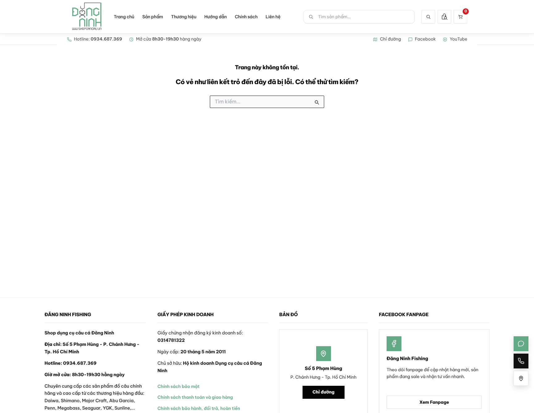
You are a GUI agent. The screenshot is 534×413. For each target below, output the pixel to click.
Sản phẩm (152, 16)
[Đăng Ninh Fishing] (87, 16)
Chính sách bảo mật (178, 386)
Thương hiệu (183, 16)
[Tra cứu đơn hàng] (444, 17)
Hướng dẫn (215, 16)
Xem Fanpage (434, 402)
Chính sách (246, 16)
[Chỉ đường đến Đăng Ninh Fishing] (521, 378)
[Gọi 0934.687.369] (521, 361)
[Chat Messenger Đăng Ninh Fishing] (521, 343)
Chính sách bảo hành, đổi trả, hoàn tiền (198, 408)
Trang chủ (124, 16)
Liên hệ (273, 16)
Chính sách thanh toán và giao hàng (195, 397)
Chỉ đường (323, 392)
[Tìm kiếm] (428, 17)
